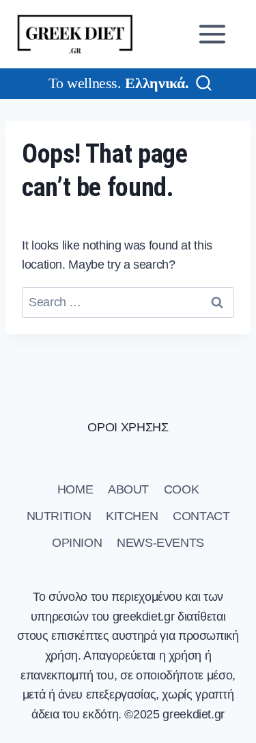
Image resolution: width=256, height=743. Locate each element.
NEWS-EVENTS (160, 543)
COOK (181, 489)
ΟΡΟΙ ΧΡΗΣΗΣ (127, 427)
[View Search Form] (203, 83)
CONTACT (201, 516)
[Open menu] (214, 33)
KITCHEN (132, 516)
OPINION (77, 543)
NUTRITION (59, 516)
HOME (75, 489)
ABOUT (128, 489)
